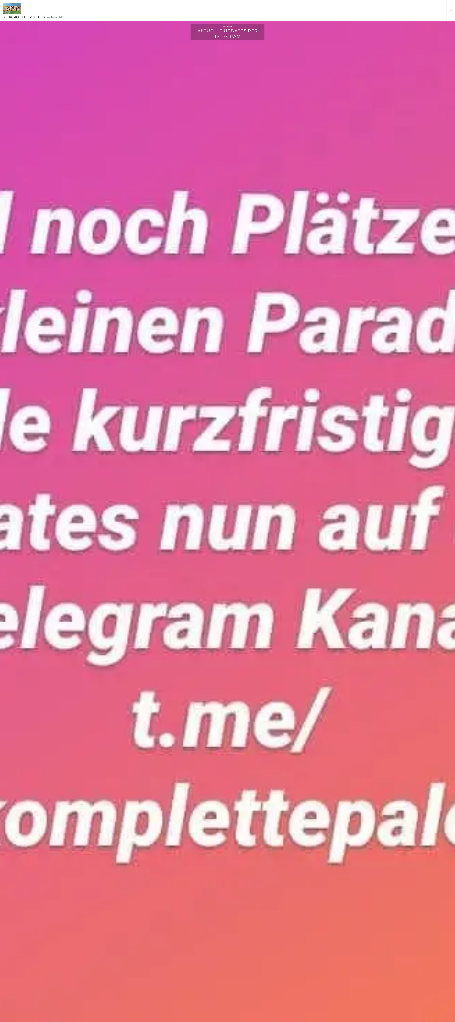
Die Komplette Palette (22, 17)
